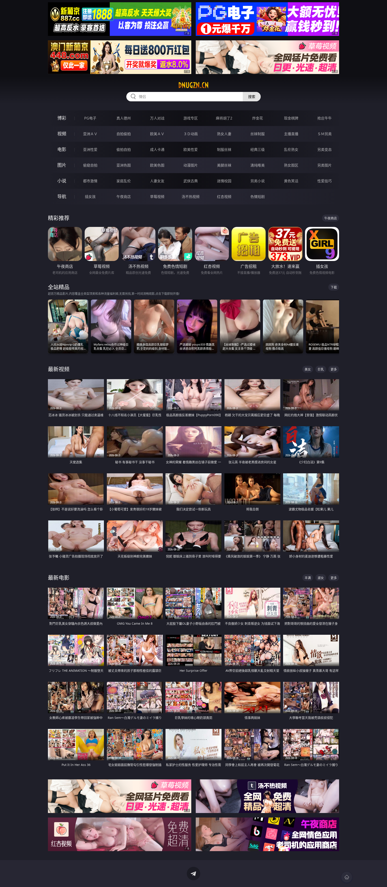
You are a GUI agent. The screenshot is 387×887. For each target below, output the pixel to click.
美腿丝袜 (224, 165)
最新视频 (58, 369)
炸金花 (257, 118)
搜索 (251, 96)
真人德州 (123, 118)
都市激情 (90, 180)
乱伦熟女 (291, 149)
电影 (61, 149)
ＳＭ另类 (324, 133)
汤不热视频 (191, 196)
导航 (61, 196)
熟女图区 (291, 165)
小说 (61, 181)
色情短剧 (257, 196)
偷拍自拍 (123, 149)
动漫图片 (190, 165)
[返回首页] (346, 877)
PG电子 (90, 118)
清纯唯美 (257, 165)
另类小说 (257, 180)
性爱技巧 (324, 180)
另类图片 (324, 165)
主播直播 (291, 133)
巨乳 (321, 369)
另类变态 (324, 149)
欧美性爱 (190, 149)
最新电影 (58, 577)
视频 (61, 134)
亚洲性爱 (90, 149)
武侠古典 (190, 180)
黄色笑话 (291, 180)
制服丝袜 (224, 149)
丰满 (308, 578)
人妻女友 (157, 180)
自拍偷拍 (123, 133)
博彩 (61, 118)
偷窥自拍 (90, 165)
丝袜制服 (257, 133)
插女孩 (90, 196)
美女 (308, 369)
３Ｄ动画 (190, 133)
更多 (334, 369)
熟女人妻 (224, 133)
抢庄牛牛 (324, 118)
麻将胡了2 (224, 118)
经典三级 (257, 149)
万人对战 (157, 118)
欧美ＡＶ (157, 133)
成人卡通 (157, 149)
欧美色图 (157, 165)
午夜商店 (123, 196)
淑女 (321, 578)
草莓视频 (157, 196)
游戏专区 (190, 118)
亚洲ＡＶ (90, 133)
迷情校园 (224, 180)
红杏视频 (224, 196)
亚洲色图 (123, 165)
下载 (334, 287)
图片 (61, 165)
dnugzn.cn (193, 85)
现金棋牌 (291, 118)
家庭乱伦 (123, 180)
